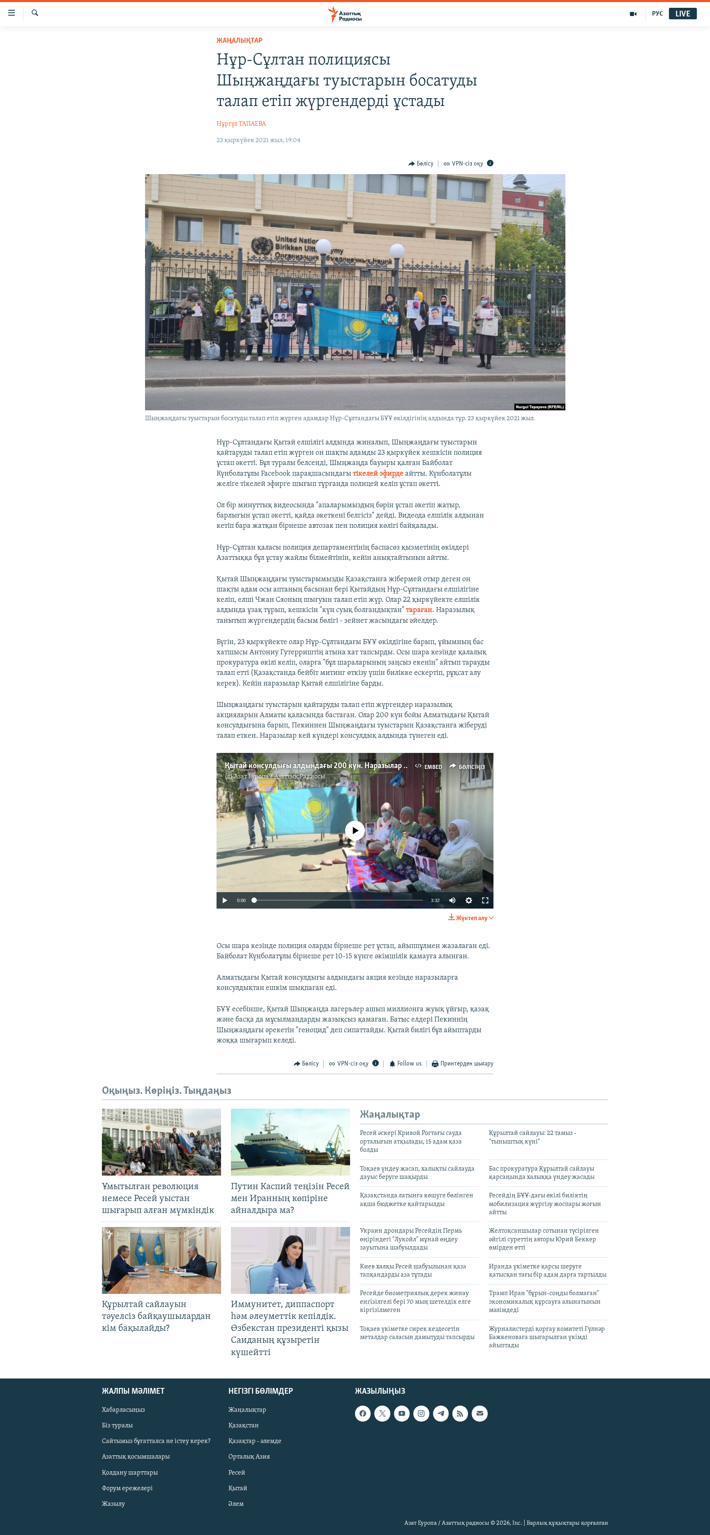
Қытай (237, 1488)
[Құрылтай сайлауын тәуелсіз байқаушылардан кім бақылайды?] (161, 1260)
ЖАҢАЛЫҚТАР (240, 41)
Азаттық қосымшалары (136, 1457)
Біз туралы (117, 1425)
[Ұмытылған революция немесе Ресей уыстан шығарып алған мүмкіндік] (161, 1142)
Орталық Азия (249, 1457)
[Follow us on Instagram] (421, 1413)
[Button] (421, 164)
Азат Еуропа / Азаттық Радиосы (279, 776)
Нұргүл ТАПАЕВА (241, 124)
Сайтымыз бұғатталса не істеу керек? (156, 1441)
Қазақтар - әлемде (254, 1441)
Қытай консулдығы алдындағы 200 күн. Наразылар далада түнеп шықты (350, 766)
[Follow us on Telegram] (441, 1413)
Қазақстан (243, 1425)
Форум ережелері (127, 1488)
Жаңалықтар (247, 1410)
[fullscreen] (485, 900)
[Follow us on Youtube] (402, 1413)
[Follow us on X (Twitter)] (382, 1413)
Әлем (236, 1503)
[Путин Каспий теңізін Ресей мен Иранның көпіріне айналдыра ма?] (290, 1142)
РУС (657, 14)
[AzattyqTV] (633, 14)
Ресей (236, 1472)
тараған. (420, 610)
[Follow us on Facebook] (363, 1413)
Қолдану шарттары (130, 1472)
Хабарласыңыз (123, 1410)
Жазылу (113, 1503)
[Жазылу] (479, 1413)
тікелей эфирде (378, 474)
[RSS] (460, 1413)
